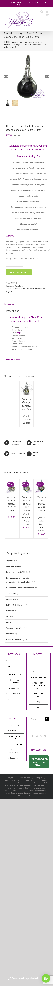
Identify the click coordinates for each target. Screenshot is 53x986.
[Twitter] (37, 736)
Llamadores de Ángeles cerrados (21, 588)
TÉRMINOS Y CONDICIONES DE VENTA (38, 685)
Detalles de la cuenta (14, 737)
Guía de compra (14, 661)
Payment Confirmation (14, 751)
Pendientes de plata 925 (15, 572)
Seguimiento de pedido (14, 667)
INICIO (7, 42)
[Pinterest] (45, 736)
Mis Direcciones (14, 731)
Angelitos (10, 560)
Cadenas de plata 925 (14, 628)
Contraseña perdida (14, 744)
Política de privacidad (38, 694)
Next (47, 76)
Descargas (14, 758)
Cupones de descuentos (14, 681)
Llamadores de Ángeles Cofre (20, 582)
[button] (46, 978)
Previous (6, 76)
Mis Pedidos (14, 725)
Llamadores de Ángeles (21, 42)
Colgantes (10, 622)
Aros (8, 616)
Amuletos (10, 599)
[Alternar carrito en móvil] (47, 14)
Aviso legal (14, 699)
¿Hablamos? (14, 688)
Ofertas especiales (38, 677)
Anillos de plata (12, 566)
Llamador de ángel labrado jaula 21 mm (11, 504)
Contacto (38, 666)
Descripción (9, 304)
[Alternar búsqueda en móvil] (41, 11)
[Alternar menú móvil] (47, 11)
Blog (38, 702)
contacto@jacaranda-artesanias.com (26, 5)
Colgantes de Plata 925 (23, 288)
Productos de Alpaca (14, 639)
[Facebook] (32, 736)
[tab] (26, 304)
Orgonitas (10, 611)
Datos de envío (38, 672)
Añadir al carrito (18, 272)
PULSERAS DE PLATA (14, 605)
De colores (36, 42)
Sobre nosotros (38, 661)
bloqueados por (40, 762)
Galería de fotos (14, 693)
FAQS (38, 707)
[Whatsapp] (41, 736)
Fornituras (10, 634)
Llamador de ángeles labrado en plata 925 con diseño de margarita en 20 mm (29, 352)
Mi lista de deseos (14, 674)
